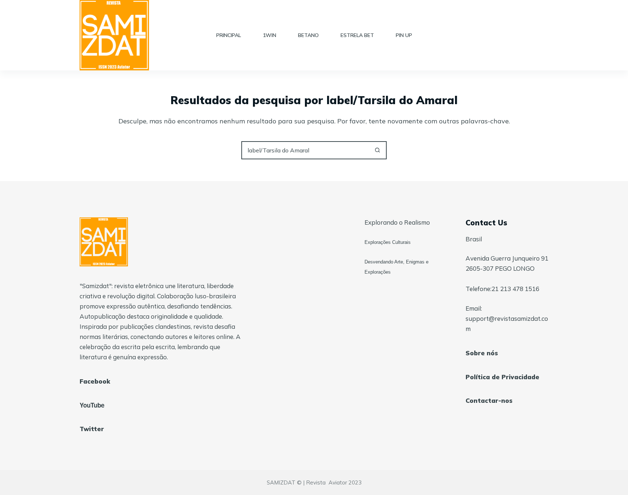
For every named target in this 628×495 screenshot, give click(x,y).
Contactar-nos (489, 400)
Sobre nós (482, 353)
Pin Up (404, 35)
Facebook (95, 381)
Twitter (92, 429)
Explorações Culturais (388, 242)
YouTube (92, 405)
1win (269, 35)
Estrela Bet (357, 35)
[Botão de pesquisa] (378, 150)
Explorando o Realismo (397, 222)
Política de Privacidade (502, 377)
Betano (308, 35)
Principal (228, 35)
